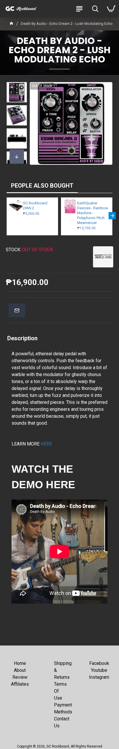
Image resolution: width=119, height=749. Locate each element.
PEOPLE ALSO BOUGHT (42, 185)
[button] (17, 88)
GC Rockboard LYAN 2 (35, 205)
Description (22, 338)
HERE (46, 444)
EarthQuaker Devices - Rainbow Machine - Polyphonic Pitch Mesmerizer (92, 213)
